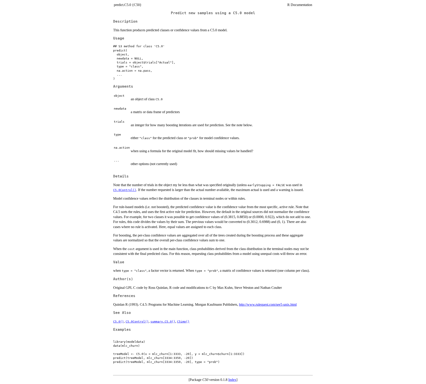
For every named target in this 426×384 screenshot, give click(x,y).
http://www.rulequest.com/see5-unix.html (268, 304)
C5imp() (183, 321)
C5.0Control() (124, 190)
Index (232, 380)
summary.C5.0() (162, 321)
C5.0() (118, 321)
